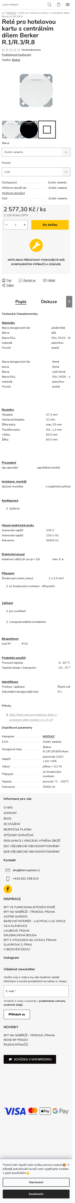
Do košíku (50, 225)
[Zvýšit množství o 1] (24, 224)
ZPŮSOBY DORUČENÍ (18, 835)
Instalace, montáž (14, 482)
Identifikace (10, 682)
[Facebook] (8, 889)
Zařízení (7, 603)
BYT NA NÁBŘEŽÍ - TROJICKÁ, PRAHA (29, 912)
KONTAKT (10, 813)
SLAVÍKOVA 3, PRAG (18, 944)
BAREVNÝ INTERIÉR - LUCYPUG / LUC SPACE (35, 921)
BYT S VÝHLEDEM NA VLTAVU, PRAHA (30, 940)
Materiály (8, 323)
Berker (16, 60)
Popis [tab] (20, 302)
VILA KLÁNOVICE (15, 926)
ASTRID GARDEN (15, 916)
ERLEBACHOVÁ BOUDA (20, 935)
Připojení (8, 573)
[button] (30, 1059)
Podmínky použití (14, 658)
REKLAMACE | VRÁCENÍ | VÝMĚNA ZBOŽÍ (32, 841)
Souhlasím (36, 1194)
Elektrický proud (13, 554)
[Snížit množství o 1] (6, 224)
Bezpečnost (10, 639)
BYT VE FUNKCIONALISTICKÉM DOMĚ (29, 907)
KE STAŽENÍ (12, 824)
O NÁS (8, 808)
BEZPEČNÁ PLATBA (17, 830)
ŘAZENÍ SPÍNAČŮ (16, 1045)
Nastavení (36, 1182)
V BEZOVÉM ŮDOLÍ (17, 949)
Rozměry (8, 410)
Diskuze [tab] (49, 302)
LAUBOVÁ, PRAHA (17, 931)
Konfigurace (10, 501)
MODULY (49, 736)
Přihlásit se (17, 1014)
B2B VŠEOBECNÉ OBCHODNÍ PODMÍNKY (32, 852)
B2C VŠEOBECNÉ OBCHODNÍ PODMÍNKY (32, 846)
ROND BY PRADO (16, 1040)
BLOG (7, 819)
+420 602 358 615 (26, 879)
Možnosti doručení (13, 193)
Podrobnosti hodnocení (16, 55)
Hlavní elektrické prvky (18, 525)
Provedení (9, 463)
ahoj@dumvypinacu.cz (26, 870)
